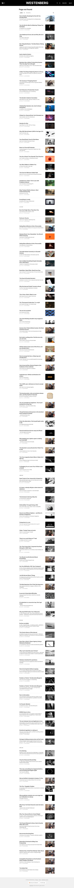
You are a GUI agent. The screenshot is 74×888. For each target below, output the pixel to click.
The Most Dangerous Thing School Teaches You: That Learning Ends (29, 150)
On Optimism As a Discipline (25, 28)
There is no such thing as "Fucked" (26, 532)
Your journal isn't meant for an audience (27, 368)
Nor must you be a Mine (24, 312)
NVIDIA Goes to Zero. (25, 712)
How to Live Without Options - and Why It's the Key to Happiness (30, 513)
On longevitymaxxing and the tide (26, 424)
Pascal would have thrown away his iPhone (30, 430)
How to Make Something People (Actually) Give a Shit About (30, 261)
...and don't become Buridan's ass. (26, 605)
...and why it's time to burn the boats (26, 441)
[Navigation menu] (3, 3)
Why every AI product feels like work (26, 349)
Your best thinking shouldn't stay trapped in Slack (31, 319)
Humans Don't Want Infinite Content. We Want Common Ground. (31, 328)
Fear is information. (24, 695)
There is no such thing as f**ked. (28, 538)
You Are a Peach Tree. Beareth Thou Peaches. (31, 156)
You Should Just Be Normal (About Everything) (28, 557)
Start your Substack (34, 882)
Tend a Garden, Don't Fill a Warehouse (27, 116)
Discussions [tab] (28, 12)
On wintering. (23, 750)
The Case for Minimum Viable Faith (28, 172)
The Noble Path (23, 868)
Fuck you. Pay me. (24, 218)
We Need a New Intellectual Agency (26, 56)
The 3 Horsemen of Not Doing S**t (26, 183)
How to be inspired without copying (28, 669)
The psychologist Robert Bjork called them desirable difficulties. (29, 595)
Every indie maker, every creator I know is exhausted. (30, 506)
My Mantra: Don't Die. (23, 193)
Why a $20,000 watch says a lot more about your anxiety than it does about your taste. (30, 480)
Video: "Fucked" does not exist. (27, 530)
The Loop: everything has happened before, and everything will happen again (31, 769)
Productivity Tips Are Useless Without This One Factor (30, 779)
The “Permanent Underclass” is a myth (29, 302)
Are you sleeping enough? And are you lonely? (28, 460)
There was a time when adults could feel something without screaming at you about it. (31, 732)
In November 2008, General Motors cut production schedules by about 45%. (31, 788)
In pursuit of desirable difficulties (28, 593)
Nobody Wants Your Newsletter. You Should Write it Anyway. (31, 234)
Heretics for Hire (23, 123)
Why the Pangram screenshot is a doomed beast (29, 490)
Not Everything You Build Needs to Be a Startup (28, 869)
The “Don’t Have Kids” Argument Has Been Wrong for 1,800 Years (30, 547)
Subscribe (64, 3)
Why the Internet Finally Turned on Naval (30, 286)
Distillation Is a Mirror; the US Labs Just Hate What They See (31, 280)
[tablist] (25, 13)
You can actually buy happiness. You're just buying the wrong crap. (30, 403)
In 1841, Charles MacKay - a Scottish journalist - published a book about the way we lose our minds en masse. (31, 625)
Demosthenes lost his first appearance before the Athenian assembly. (31, 662)
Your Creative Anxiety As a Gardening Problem (28, 158)
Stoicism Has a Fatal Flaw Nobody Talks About (31, 850)
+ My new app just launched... (25, 432)
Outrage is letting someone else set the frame (31, 739)
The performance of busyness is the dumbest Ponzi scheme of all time (31, 412)
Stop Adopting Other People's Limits (26, 211)
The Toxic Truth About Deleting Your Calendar (28, 288)
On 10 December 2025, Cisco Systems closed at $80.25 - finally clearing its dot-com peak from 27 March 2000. (30, 714)
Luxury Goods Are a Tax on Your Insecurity (27, 451)
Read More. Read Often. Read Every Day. (30, 270)
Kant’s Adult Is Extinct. (25, 54)
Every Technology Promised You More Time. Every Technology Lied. (29, 827)
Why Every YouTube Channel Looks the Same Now (31, 805)
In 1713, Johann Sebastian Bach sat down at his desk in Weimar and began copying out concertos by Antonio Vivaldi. (31, 671)
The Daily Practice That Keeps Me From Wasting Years (30, 19)
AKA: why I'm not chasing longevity (26, 387)
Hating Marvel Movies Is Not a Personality (30, 243)
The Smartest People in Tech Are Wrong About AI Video (30, 331)
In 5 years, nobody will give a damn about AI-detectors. (31, 488)
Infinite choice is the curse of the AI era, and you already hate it (30, 347)
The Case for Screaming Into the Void (26, 237)
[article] (37, 19)
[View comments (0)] (28, 22)
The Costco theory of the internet (28, 632)
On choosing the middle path (25, 498)
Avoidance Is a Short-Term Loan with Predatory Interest (29, 181)
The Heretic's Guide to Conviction (28, 98)
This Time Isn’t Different (24, 772)
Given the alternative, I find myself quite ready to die (31, 422)
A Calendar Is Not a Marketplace (25, 109)
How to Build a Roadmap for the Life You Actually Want (30, 16)
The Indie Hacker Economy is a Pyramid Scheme (29, 252)
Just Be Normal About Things (27, 575)
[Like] (20, 102)
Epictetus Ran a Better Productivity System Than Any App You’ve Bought (30, 63)
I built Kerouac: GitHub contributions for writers (30, 375)
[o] (50, 100)
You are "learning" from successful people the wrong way (30, 359)
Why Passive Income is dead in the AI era (27, 296)
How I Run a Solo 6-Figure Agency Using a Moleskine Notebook (30, 642)
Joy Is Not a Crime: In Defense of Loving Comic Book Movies (31, 227)
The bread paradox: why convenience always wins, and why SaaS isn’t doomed (31, 394)
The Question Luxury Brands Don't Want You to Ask (31, 448)
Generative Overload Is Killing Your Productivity (28, 842)
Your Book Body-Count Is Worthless (29, 139)
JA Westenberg (25, 20)
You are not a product (25, 310)
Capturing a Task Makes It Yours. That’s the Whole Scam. (30, 65)
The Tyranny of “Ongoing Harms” (28, 80)
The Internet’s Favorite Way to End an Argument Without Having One (30, 83)
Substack (31, 885)
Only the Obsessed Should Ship (27, 760)
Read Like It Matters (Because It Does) (27, 141)
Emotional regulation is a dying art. (28, 730)
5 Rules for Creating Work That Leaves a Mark (28, 264)
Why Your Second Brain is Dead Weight (29, 814)
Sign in (70, 3)
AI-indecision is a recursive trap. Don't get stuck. (30, 603)
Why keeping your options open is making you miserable (30, 439)
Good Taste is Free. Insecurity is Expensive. (30, 478)
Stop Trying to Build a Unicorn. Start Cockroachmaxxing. (28, 190)
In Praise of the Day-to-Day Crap (25, 166)
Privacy (36, 879)
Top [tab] (24, 12)
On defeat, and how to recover (25, 540)
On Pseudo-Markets (24, 704)
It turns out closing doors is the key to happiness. (29, 516)
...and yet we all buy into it (24, 415)
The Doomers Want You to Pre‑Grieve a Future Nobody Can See (31, 550)
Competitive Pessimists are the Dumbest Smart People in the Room (30, 859)
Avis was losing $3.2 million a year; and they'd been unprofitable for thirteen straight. (29, 688)
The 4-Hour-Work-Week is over (27, 294)
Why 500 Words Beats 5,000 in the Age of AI (31, 131)
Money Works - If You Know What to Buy (27, 405)
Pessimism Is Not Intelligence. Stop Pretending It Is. (29, 862)
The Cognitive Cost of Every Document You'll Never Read (30, 844)
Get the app (42, 882)
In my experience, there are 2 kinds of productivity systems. (31, 644)
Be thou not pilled (24, 623)
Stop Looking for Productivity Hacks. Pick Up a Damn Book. (31, 272)
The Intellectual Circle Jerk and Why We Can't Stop (31, 35)
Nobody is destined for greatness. (28, 660)
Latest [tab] (21, 12)
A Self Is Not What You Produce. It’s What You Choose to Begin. (30, 74)
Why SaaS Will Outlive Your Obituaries (29, 611)
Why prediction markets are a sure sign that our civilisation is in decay (31, 796)
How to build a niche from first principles (27, 340)
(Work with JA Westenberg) (24, 321)
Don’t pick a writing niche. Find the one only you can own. (30, 338)
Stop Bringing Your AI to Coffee (25, 469)
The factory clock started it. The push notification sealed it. (30, 835)
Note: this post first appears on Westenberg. (28, 679)
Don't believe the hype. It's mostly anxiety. (27, 304)
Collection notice (45, 879)
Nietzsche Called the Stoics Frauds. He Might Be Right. (30, 852)
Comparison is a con (24, 522)
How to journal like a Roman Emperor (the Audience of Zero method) (30, 366)
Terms (40, 879)
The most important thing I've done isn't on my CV (29, 524)
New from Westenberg (23, 377)
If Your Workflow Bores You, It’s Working (27, 91)
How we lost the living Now (26, 833)
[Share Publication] (60, 3)
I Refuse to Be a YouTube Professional (26, 807)
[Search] (57, 3)
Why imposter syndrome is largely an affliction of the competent (30, 586)
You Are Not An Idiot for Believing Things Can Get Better (31, 26)
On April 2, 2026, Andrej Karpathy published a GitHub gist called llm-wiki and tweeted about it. (31, 816)
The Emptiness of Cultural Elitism (25, 245)
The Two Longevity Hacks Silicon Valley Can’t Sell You (31, 457)
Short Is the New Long (23, 133)
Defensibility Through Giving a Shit (28, 505)
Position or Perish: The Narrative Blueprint (30, 678)
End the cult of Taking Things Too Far (26, 560)
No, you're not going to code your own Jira (27, 396)
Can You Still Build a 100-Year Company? (30, 566)
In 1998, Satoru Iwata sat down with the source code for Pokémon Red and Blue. (30, 762)
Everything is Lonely (24, 199)
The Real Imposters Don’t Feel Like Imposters (31, 584)
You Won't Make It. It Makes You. (28, 164)
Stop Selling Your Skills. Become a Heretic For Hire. (29, 99)
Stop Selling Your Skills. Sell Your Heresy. (27, 125)
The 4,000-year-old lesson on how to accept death (31, 384)
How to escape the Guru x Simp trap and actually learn (30, 356)
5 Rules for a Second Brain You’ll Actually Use (31, 115)
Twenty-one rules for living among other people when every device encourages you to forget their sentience (31, 47)
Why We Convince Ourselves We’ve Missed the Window (30, 174)
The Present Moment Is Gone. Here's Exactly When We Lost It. (31, 823)
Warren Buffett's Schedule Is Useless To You (31, 778)
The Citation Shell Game (24, 37)
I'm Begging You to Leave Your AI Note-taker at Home (31, 467)
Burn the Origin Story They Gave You (29, 210)
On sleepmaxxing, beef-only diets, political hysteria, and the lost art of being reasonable (31, 577)
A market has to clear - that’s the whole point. (28, 705)
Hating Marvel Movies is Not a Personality (30, 226)
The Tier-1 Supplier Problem (26, 786)
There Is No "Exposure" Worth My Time (27, 219)
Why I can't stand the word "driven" (28, 651)
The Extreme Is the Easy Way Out (28, 497)
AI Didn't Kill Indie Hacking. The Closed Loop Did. (29, 254)
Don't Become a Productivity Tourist (29, 90)
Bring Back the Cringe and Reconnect (26, 201)
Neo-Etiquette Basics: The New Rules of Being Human (31, 44)
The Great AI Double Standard (27, 278)
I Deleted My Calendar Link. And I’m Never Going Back (30, 106)
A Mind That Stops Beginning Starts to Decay (31, 71)
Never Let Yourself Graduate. (27, 147)
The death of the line (23, 798)
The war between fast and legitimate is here (30, 721)
